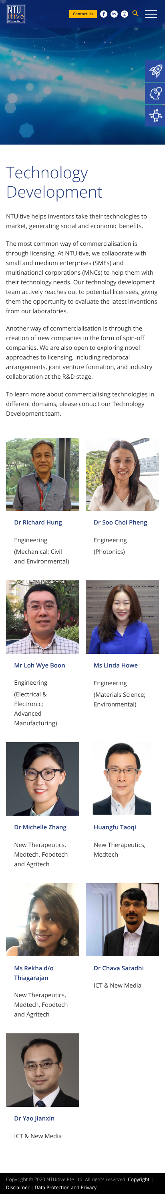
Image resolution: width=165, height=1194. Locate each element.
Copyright (138, 1179)
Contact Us (83, 13)
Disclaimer (18, 1187)
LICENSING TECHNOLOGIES (155, 116)
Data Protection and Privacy (66, 1187)
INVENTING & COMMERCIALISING (155, 93)
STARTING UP (155, 71)
